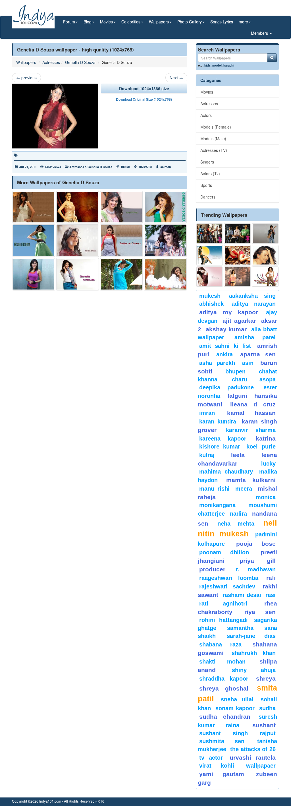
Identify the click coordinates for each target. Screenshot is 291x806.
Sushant (264, 725)
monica (266, 497)
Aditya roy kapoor (228, 312)
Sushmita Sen (221, 741)
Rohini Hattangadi (223, 620)
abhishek (211, 304)
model (217, 65)
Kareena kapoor (222, 438)
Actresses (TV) (213, 150)
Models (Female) (215, 127)
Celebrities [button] (130, 21)
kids (207, 65)
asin (247, 363)
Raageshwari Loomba (228, 578)
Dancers (207, 197)
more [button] (243, 21)
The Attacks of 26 (253, 749)
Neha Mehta (235, 523)
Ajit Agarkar (239, 320)
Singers (207, 162)
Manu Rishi (214, 488)
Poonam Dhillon (224, 552)
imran (207, 413)
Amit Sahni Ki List (225, 346)
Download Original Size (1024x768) (144, 99)
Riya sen (260, 612)
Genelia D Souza (80, 62)
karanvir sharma (251, 430)
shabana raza (220, 644)
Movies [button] (106, 21)
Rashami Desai (242, 595)
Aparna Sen (258, 354)
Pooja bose (256, 543)
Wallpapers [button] (159, 21)
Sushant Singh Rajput (237, 733)
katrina (266, 438)
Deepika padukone (226, 387)
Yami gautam (221, 774)
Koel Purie (261, 446)
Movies (206, 92)
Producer (212, 569)
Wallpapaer (261, 765)
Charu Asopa (254, 379)
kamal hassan (251, 413)
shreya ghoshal (223, 688)
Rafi (271, 577)
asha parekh (217, 363)
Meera (243, 488)
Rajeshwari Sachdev (227, 586)
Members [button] (260, 33)
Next (176, 77)
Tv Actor (211, 758)
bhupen (235, 371)
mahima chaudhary (226, 471)
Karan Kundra (217, 421)
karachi (228, 65)
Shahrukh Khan (254, 653)
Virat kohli (216, 765)
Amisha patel (255, 337)
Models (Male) (213, 138)
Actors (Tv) (210, 173)
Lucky (268, 463)
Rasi (270, 595)
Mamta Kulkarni (251, 480)
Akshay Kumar (226, 329)
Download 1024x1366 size (144, 88)
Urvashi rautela (253, 757)
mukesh (210, 296)
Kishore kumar (219, 446)
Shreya (266, 678)
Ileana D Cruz (253, 404)
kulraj (207, 455)
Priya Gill (258, 560)
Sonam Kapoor (235, 708)
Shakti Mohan (222, 661)
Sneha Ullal (237, 699)
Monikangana (217, 505)
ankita (224, 354)
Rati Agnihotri (223, 603)
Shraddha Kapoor (224, 678)
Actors (206, 115)
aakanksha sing (252, 296)
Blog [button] (88, 21)
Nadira (238, 514)
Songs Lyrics (221, 21)
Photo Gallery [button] (189, 21)
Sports (206, 185)
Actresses (51, 62)
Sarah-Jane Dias (251, 636)
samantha (240, 628)
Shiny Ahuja (254, 670)
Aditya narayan (254, 304)
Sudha (267, 708)
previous (26, 77)
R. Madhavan (256, 569)
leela (238, 455)
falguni (237, 395)
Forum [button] (69, 21)
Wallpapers (26, 62)
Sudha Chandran (224, 716)
